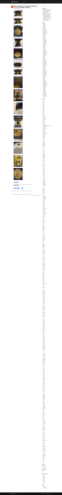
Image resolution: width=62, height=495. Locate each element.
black (43, 149)
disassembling (44, 197)
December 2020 (45, 83)
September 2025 (45, 33)
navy (43, 314)
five (43, 225)
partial (43, 333)
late (43, 285)
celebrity (44, 168)
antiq (43, 123)
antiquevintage (45, 128)
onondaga (44, 325)
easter (43, 201)
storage (44, 402)
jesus (43, 270)
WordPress (50, 493)
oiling (43, 323)
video (43, 438)
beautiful (44, 144)
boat (43, 151)
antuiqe (44, 129)
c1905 (43, 163)
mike (43, 304)
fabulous (44, 216)
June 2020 (44, 88)
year (43, 460)
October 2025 (44, 32)
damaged (44, 189)
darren (43, 191)
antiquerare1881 (45, 126)
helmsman (44, 251)
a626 (43, 114)
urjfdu (43, 482)
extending (44, 212)
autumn (44, 137)
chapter (44, 171)
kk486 (43, 277)
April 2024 (44, 48)
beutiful (44, 148)
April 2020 (44, 90)
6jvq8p (44, 478)
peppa (43, 338)
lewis (43, 286)
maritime (44, 296)
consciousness (45, 184)
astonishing (44, 133)
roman (43, 368)
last (43, 284)
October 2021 (44, 74)
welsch (44, 448)
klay (43, 280)
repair (43, 357)
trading (44, 420)
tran (43, 421)
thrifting (44, 415)
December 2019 (45, 93)
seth (43, 381)
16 (45, 468)
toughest (44, 419)
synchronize (44, 407)
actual (43, 116)
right (43, 366)
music (43, 310)
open (43, 326)
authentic (44, 136)
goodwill (44, 244)
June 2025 (44, 36)
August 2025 (44, 34)
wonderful (44, 454)
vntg (43, 442)
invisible (44, 265)
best (43, 147)
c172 (43, 162)
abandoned (44, 115)
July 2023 (44, 56)
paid (43, 330)
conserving (44, 185)
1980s (43, 110)
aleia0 (43, 475)
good (43, 243)
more (43, 307)
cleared (44, 176)
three (43, 414)
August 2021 (44, 76)
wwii (43, 459)
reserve (44, 361)
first (43, 224)
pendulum (44, 337)
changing (44, 170)
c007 (43, 161)
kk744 (43, 278)
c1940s (44, 164)
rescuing (44, 360)
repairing (44, 358)
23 (45, 469)
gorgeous (44, 245)
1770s (43, 99)
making (44, 291)
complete (44, 183)
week (43, 447)
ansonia (44, 122)
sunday (44, 405)
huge (43, 259)
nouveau (44, 320)
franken (44, 230)
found (43, 228)
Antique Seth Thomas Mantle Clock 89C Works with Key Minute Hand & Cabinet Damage (47, 17)
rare (43, 351)
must (43, 311)
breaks (44, 155)
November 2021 (45, 73)
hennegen (44, 252)
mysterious (44, 312)
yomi (43, 462)
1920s (43, 106)
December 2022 (45, 62)
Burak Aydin (45, 493)
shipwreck (44, 386)
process (44, 346)
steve (43, 400)
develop (44, 196)
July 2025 (44, 35)
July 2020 (44, 87)
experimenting (44, 208)
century (44, 169)
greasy (44, 246)
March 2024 (44, 49)
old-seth (44, 324)
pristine (44, 345)
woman (44, 453)
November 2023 (45, 52)
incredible (44, 262)
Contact (44, 486)
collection (44, 182)
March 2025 (44, 38)
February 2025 (45, 39)
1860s (43, 101)
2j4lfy (43, 479)
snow (43, 392)
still (43, 401)
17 (42, 469)
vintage (44, 439)
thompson (44, 413)
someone (44, 394)
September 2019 (45, 96)
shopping (44, 388)
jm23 (43, 271)
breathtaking (44, 156)
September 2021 (45, 75)
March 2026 (44, 28)
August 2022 (44, 65)
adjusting (44, 117)
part (43, 332)
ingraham (44, 263)
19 (43, 469)
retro (43, 365)
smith (43, 391)
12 (43, 468)
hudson (44, 258)
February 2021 (45, 81)
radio (43, 350)
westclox (44, 449)
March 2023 (44, 59)
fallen (43, 217)
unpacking (44, 429)
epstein (44, 205)
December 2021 (45, 72)
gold (43, 242)
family (43, 218)
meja (43, 303)
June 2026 (44, 25)
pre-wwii (44, 344)
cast (43, 167)
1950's (43, 109)
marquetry (44, 300)
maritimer (44, 297)
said (43, 371)
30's (43, 113)
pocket (43, 343)
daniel (43, 190)
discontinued (44, 198)
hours (43, 256)
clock (43, 177)
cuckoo (44, 188)
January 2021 (44, 82)
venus (43, 436)
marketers (44, 299)
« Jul (42, 471)
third (43, 411)
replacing (44, 359)
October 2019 (44, 95)
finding (44, 222)
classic (44, 174)
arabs (43, 130)
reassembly (44, 354)
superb (44, 406)
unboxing (44, 427)
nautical (44, 313)
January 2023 (44, 61)
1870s (43, 102)
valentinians (44, 433)
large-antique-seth (45, 283)
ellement (44, 204)
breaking (44, 154)
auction (44, 134)
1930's (43, 107)
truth (43, 425)
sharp (43, 384)
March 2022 (44, 70)
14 (44, 468)
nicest (43, 319)
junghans (44, 273)
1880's (43, 103)
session (44, 379)
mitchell (44, 306)
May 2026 (44, 26)
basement (44, 141)
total (43, 418)
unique (44, 428)
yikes (43, 461)
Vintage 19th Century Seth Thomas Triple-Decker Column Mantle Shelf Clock (47, 12)
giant (43, 239)
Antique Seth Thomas (14, 1)
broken (44, 157)
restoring (44, 364)
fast (43, 219)
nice (43, 318)
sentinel (44, 377)
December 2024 (45, 41)
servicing (44, 378)
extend (44, 211)
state (43, 399)
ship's (43, 385)
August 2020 (44, 86)
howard (44, 257)
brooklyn (44, 158)
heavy (43, 249)
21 (44, 469)
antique (44, 124)
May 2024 (44, 47)
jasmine (44, 269)
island (43, 266)
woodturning (44, 455)
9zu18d (44, 476)
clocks (43, 178)
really (43, 353)
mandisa (44, 292)
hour (43, 255)
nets (43, 316)
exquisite (44, 210)
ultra (43, 426)
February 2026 (45, 29)
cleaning (44, 175)
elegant (44, 203)
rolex (43, 367)
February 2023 (45, 60)
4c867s (44, 477)
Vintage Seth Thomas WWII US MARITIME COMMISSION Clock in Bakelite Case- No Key (21, 194)
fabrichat (44, 215)
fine (43, 223)
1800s (43, 100)
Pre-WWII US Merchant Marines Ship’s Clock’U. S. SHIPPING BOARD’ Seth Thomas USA (47, 15)
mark (43, 298)
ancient (44, 120)
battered (44, 143)
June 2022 (44, 67)
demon (44, 194)
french (43, 232)
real (43, 352)
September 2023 (45, 54)
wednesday (44, 446)
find (43, 221)
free (43, 231)
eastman (44, 202)
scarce (43, 373)
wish (43, 452)
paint (43, 331)
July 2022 (44, 66)
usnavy (44, 432)
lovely (43, 290)
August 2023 (44, 55)
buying (44, 160)
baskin (43, 142)
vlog (43, 441)
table (43, 409)
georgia (44, 237)
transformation (44, 422)
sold (43, 393)
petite (43, 339)
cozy (43, 187)
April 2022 (44, 69)
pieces (43, 341)
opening (44, 327)
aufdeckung (44, 135)
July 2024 (44, 45)
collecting (44, 181)
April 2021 (44, 79)
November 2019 (45, 94)
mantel (44, 293)
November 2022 (45, 63)
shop (43, 387)
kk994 (43, 279)
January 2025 (44, 40)
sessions (44, 380)
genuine (44, 236)
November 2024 (45, 42)
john (43, 272)
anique (44, 121)
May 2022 (44, 68)
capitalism (44, 165)
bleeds (44, 150)
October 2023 (44, 53)
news (43, 317)
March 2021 (44, 80)
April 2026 (44, 27)
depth (43, 195)
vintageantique (45, 440)
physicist (44, 340)
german (44, 238)
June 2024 (44, 46)
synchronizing (44, 408)
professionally (44, 347)
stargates (44, 398)
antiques (44, 127)
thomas (44, 412)
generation (44, 235)
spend (43, 395)
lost (43, 289)
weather (44, 445)
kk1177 (44, 276)
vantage (44, 435)
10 (42, 468)
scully (43, 375)
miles (43, 305)
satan (43, 372)
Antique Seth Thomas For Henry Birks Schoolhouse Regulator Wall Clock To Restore (47, 20)
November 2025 (45, 31)
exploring (44, 209)
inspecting (44, 264)
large (43, 282)
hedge (43, 250)
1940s (43, 108)
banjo (43, 140)
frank (43, 229)
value (43, 434)
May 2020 (44, 89)
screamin (44, 374)
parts (43, 334)
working (44, 456)
